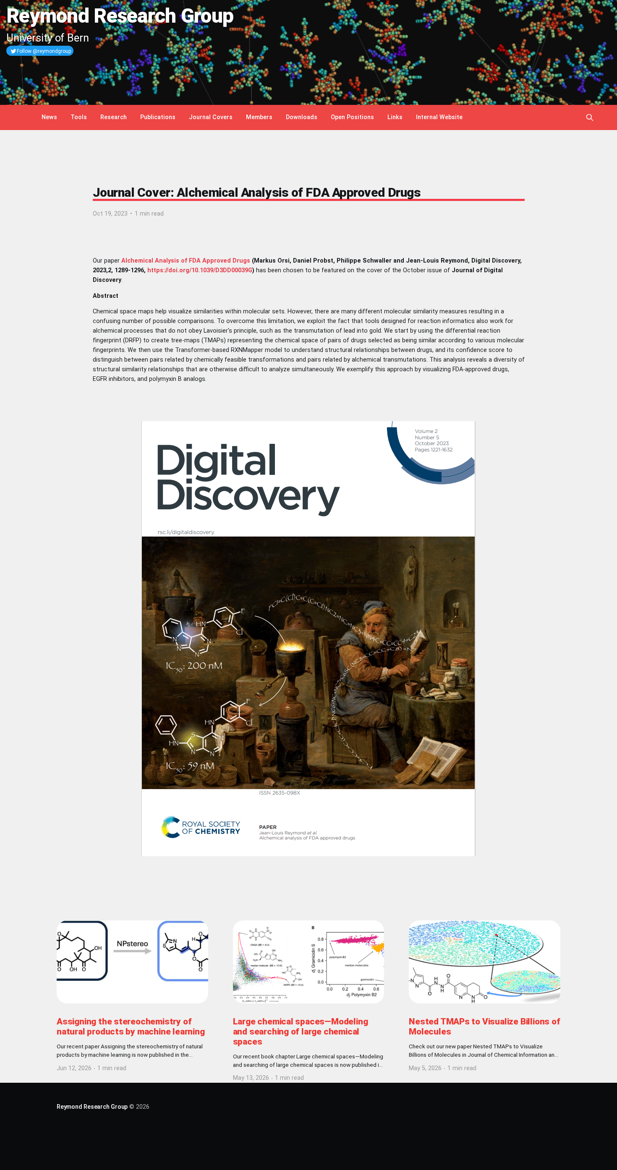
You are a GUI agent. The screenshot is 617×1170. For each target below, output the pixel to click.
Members (259, 117)
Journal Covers (211, 117)
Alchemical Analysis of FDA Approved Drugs (185, 260)
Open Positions (352, 117)
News (49, 117)
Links (395, 117)
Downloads (301, 117)
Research (113, 117)
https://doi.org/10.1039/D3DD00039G (199, 270)
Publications (157, 117)
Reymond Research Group (92, 1106)
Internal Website (439, 117)
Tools (79, 117)
